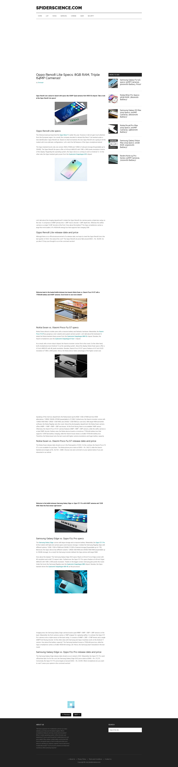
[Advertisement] (89, 33)
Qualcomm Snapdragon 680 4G (58, 566)
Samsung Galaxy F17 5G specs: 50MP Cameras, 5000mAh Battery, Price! (130, 82)
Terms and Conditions (95, 759)
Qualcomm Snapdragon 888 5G (77, 336)
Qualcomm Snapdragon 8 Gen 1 (65, 339)
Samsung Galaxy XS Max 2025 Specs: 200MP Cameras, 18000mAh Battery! (130, 113)
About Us (72, 759)
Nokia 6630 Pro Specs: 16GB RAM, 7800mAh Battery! (130, 97)
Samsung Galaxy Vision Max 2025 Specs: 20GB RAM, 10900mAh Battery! (130, 143)
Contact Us (108, 759)
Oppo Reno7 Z (64, 135)
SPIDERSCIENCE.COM (59, 7)
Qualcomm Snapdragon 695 (78, 154)
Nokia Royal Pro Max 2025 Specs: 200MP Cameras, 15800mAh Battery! (129, 128)
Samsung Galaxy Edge (46, 542)
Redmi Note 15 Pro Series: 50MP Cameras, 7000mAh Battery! (130, 158)
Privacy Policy (82, 759)
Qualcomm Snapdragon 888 (76, 564)
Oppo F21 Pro (100, 542)
